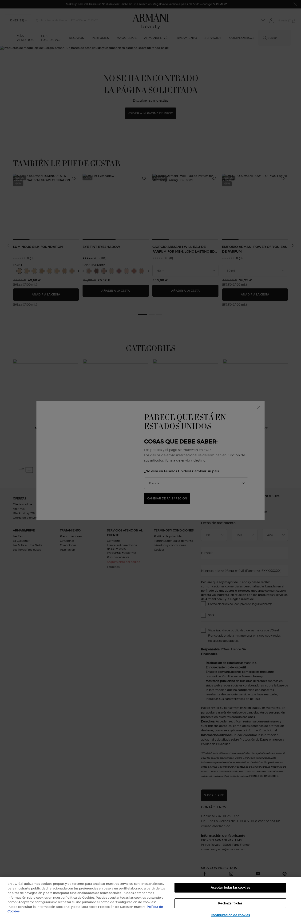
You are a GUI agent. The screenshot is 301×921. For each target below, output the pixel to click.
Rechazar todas (230, 903)
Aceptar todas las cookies (230, 887)
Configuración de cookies (230, 915)
